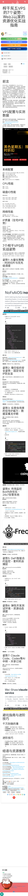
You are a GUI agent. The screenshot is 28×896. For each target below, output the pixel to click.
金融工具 (13, 834)
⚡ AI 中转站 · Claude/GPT (14, 41)
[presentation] (16, 422)
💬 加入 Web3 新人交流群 (13, 38)
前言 (3, 872)
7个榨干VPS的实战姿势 (7, 875)
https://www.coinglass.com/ (11, 431)
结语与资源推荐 (6, 879)
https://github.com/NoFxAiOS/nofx (10, 278)
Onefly (9, 786)
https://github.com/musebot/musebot (16, 549)
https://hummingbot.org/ (15, 360)
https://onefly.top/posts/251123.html (16, 787)
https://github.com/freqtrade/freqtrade (13, 509)
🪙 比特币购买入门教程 (13, 45)
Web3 (23, 63)
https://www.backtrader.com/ (15, 357)
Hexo (23, 886)
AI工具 (12, 862)
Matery (15, 887)
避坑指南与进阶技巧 (7, 877)
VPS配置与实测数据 (7, 874)
